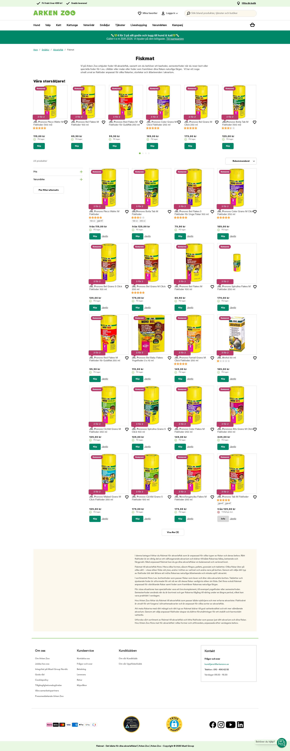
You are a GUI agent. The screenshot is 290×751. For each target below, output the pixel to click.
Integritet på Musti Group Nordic (51, 669)
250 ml (100, 221)
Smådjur (105, 25)
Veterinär (88, 25)
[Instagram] (221, 725)
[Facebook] (213, 725)
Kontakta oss (83, 659)
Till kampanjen (175, 38)
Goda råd (39, 675)
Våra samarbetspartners (47, 691)
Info (223, 519)
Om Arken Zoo (42, 659)
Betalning (81, 669)
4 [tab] (149, 153)
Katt (58, 25)
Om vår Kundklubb (128, 659)
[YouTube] (230, 725)
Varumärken (159, 25)
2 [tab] (143, 153)
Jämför (105, 236)
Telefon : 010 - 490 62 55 (217, 670)
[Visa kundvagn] (253, 25)
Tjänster (120, 25)
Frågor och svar (84, 664)
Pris (35, 172)
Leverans (81, 675)
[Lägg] (65, 122)
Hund (36, 25)
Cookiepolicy (41, 680)
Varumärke (39, 179)
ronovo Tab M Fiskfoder (233, 497)
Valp (48, 25)
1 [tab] (140, 153)
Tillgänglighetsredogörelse (48, 685)
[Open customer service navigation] (282, 743)
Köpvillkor (82, 685)
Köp (39, 146)
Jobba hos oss (42, 664)
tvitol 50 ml (226, 358)
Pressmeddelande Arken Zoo (49, 696)
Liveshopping (139, 25)
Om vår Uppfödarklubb (130, 664)
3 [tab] (146, 153)
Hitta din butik (249, 3)
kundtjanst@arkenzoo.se (217, 664)
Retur (79, 680)
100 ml (92, 221)
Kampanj (177, 25)
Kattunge (72, 25)
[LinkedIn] (240, 725)
